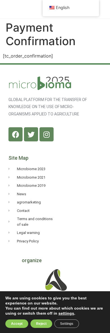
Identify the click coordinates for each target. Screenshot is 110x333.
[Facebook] (15, 134)
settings (66, 313)
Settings (66, 324)
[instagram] (46, 134)
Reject (41, 324)
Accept (17, 324)
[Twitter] (31, 134)
